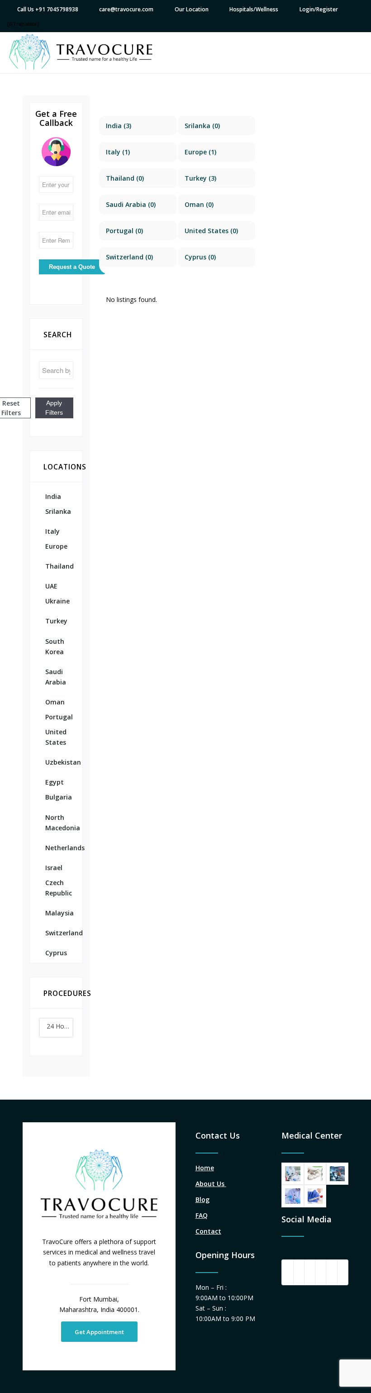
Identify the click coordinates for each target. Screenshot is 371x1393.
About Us (210, 1183)
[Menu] (351, 52)
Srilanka (58, 511)
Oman (55, 702)
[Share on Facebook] (287, 1272)
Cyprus (56, 952)
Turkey (56, 621)
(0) (202, 125)
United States (56, 737)
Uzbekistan (59, 762)
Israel (53, 867)
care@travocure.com (126, 9)
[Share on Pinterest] (320, 1272)
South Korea (54, 646)
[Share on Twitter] (299, 1272)
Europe (56, 546)
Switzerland (59, 933)
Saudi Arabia (55, 676)
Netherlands (59, 847)
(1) (118, 152)
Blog (202, 1199)
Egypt (54, 782)
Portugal (59, 717)
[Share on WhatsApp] (309, 1272)
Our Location (192, 9)
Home (204, 1167)
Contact (208, 1231)
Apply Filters (54, 407)
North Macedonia (59, 822)
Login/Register (319, 9)
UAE (51, 586)
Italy (52, 531)
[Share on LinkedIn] (331, 1272)
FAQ (201, 1215)
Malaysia (59, 913)
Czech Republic (58, 887)
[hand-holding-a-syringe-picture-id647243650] (315, 1174)
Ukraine (57, 601)
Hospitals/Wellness (253, 9)
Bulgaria (58, 797)
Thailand (59, 566)
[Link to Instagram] (343, 1272)
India (53, 496)
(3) (118, 125)
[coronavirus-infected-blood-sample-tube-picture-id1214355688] (315, 1196)
